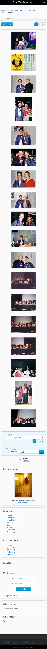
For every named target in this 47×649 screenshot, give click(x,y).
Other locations (12, 532)
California (10, 517)
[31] (23, 280)
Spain (9, 525)
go (41, 452)
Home (3, 10)
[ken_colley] (23, 199)
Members (14, 10)
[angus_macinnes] (23, 259)
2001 (39, 10)
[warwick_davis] (23, 40)
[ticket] (23, 62)
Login (23, 589)
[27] (23, 368)
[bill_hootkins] (23, 238)
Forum (9, 545)
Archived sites (12, 552)
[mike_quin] (23, 109)
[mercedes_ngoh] (23, 178)
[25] (23, 418)
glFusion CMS (27, 647)
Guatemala (11, 529)
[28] (23, 346)
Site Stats (26, 642)
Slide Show (7, 24)
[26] (23, 393)
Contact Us (37, 642)
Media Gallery (12, 547)
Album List (11, 549)
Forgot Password (11, 595)
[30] (23, 302)
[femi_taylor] (23, 218)
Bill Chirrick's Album (27, 10)
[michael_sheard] (23, 157)
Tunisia (9, 515)
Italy (8, 522)
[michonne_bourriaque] (23, 135)
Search (16, 642)
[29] (23, 324)
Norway (10, 527)
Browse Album (23, 502)
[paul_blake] (23, 84)
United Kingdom (13, 520)
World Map (11, 554)
